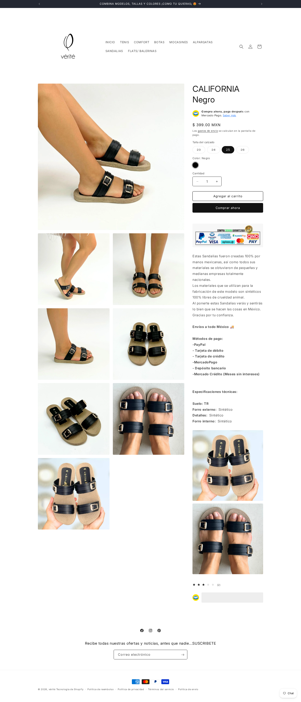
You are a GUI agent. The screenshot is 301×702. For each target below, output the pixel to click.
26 (245, 150)
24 (216, 150)
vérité (52, 689)
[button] (241, 46)
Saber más (229, 115)
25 (228, 149)
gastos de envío (208, 130)
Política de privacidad (131, 689)
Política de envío (188, 689)
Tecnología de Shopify (70, 689)
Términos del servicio (161, 689)
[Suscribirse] (182, 655)
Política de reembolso (100, 689)
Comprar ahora (228, 208)
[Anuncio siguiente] (261, 4)
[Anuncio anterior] (39, 4)
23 (201, 150)
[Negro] (195, 165)
